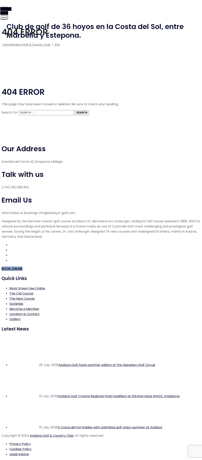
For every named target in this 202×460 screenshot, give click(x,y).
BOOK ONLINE (12, 268)
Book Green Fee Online (27, 288)
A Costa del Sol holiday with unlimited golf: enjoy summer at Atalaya (110, 427)
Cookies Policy (20, 449)
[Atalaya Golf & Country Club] (101, 9)
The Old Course (21, 293)
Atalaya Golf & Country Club (52, 435)
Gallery (15, 319)
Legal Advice (19, 454)
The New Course (22, 298)
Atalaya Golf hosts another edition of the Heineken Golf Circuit (107, 365)
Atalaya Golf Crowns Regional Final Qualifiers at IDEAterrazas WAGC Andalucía (119, 396)
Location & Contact (24, 314)
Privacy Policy (20, 444)
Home (26, 45)
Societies (16, 303)
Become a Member (24, 309)
